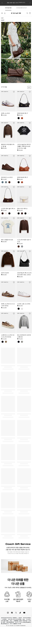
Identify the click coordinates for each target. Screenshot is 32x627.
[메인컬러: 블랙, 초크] (3, 342)
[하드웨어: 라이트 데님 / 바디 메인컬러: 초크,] (3, 182)
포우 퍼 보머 (5, 273)
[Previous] (2, 3)
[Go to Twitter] (16, 612)
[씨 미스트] (6, 182)
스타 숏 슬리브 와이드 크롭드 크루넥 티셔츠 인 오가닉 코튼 (24, 146)
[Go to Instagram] (8, 612)
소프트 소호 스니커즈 (23, 304)
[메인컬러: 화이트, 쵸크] (22, 309)
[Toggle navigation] (2, 13)
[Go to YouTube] (24, 612)
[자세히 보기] (21, 2)
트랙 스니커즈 (5, 113)
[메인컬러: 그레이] (22, 246)
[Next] (30, 3)
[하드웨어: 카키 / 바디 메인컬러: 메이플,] (6, 342)
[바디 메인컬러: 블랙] (19, 309)
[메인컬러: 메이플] (19, 246)
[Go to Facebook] (12, 612)
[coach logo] (16, 13)
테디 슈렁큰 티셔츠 (7, 240)
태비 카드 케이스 (22, 208)
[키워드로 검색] (27, 13)
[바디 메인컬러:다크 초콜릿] (9, 182)
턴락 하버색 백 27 (22, 113)
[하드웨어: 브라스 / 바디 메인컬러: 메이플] (3, 213)
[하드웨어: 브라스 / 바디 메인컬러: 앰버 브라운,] (22, 118)
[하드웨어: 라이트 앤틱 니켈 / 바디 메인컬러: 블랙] (19, 213)
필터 (29, 87)
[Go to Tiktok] (20, 612)
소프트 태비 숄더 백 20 (8, 208)
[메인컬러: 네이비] (19, 342)
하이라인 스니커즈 (7, 177)
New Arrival (4, 91)
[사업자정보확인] (26, 622)
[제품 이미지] (8, 100)
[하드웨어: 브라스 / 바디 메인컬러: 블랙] (19, 118)
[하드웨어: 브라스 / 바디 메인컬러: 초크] (6, 213)
